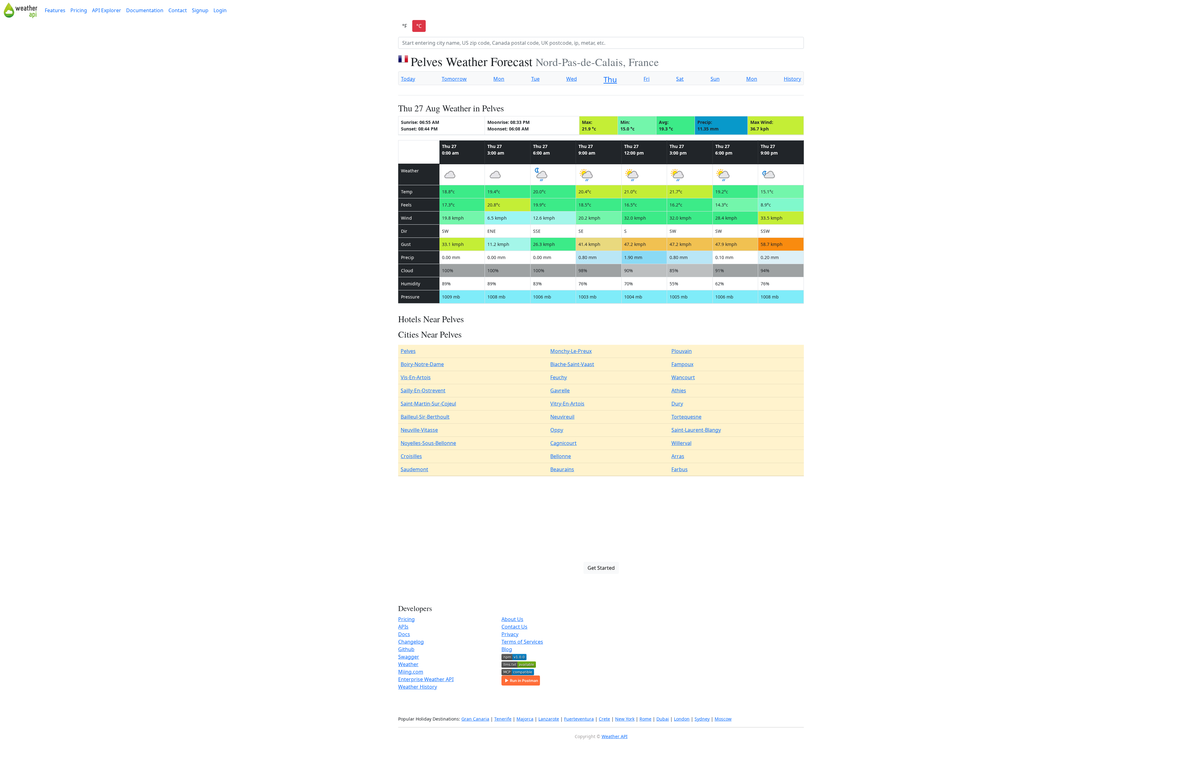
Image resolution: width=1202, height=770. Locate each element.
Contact (177, 10)
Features (55, 10)
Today (408, 78)
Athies (678, 390)
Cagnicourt (563, 443)
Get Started (601, 567)
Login (220, 10)
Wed (571, 78)
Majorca (524, 719)
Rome (645, 719)
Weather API (615, 736)
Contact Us (514, 626)
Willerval (681, 443)
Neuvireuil (562, 416)
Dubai (662, 719)
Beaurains (562, 469)
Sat (680, 78)
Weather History (417, 686)
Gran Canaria (475, 719)
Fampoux (682, 364)
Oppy (556, 429)
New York (624, 719)
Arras (677, 456)
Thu (610, 79)
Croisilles (411, 456)
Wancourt (683, 377)
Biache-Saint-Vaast (572, 364)
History (792, 78)
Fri (647, 78)
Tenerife (502, 719)
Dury (677, 403)
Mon (498, 78)
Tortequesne (686, 416)
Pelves (408, 351)
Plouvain (681, 351)
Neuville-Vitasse (419, 429)
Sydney (702, 719)
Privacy (509, 634)
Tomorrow (454, 78)
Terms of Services (522, 641)
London (682, 719)
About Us (512, 619)
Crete (604, 719)
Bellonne (560, 456)
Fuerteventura (579, 719)
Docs (404, 634)
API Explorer (106, 10)
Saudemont (414, 469)
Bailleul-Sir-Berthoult (425, 416)
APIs (403, 626)
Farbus (679, 469)
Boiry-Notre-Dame (422, 364)
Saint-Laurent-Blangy (696, 429)
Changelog (411, 641)
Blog (506, 649)
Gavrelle (560, 390)
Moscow (723, 719)
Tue (535, 78)
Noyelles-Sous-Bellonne (428, 443)
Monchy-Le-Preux (571, 351)
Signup (200, 10)
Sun (715, 78)
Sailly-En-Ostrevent (423, 390)
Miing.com (410, 671)
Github (406, 649)
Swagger (408, 656)
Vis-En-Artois (416, 377)
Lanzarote (548, 719)
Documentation (144, 10)
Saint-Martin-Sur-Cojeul (428, 403)
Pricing (78, 10)
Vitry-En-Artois (567, 403)
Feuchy (558, 377)
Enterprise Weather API (426, 679)
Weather (408, 664)
